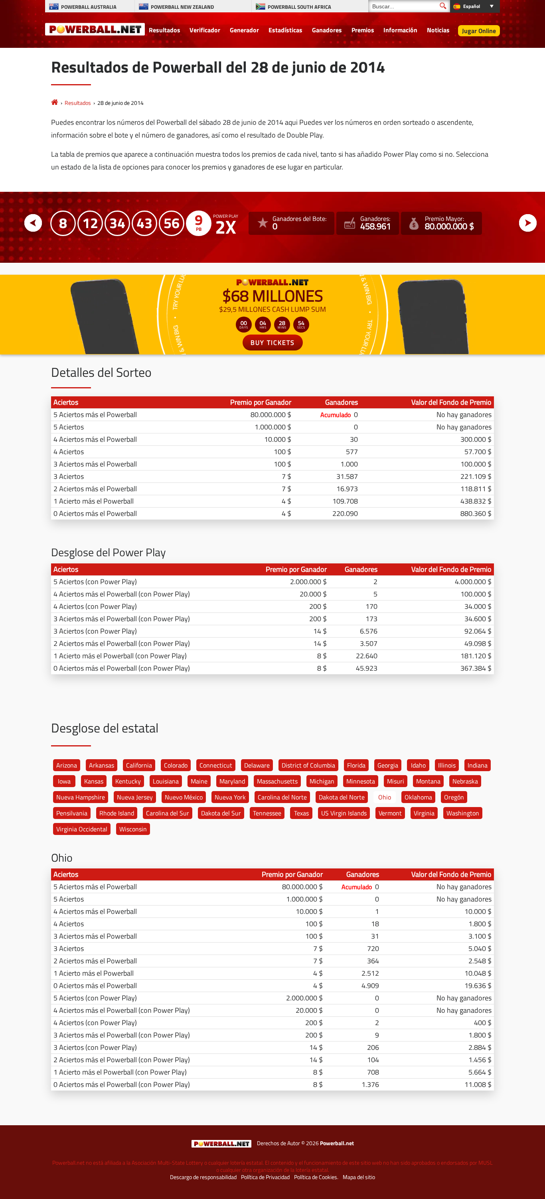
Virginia (424, 813)
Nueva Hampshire (80, 797)
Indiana (478, 765)
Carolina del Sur (167, 813)
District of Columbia (308, 765)
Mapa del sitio (359, 1177)
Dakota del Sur (221, 813)
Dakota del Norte (342, 797)
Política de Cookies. (316, 1177)
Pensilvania (71, 813)
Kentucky (128, 781)
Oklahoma (418, 797)
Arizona (66, 765)
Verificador (205, 30)
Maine (199, 781)
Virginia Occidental (81, 829)
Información (400, 30)
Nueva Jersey (135, 797)
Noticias (438, 30)
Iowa (64, 781)
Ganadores (327, 30)
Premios (362, 30)
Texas (301, 813)
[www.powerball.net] (95, 28)
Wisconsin (133, 829)
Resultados (164, 30)
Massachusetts (277, 781)
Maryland (232, 781)
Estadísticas (285, 30)
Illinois (447, 765)
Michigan (322, 781)
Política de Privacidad (265, 1177)
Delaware (257, 765)
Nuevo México (184, 797)
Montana (428, 781)
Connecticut (215, 765)
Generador (244, 30)
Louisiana (166, 781)
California (139, 765)
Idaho (418, 765)
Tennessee (267, 813)
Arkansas (101, 765)
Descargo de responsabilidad (203, 1177)
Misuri (395, 781)
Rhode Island (116, 813)
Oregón (454, 797)
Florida (356, 765)
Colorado (176, 765)
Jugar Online (479, 30)
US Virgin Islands (344, 813)
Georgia (387, 765)
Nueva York (230, 797)
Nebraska (465, 781)
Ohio (384, 797)
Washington (462, 813)
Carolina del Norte (282, 797)
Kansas (93, 781)
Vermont (390, 813)
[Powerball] (54, 102)
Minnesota (360, 781)
